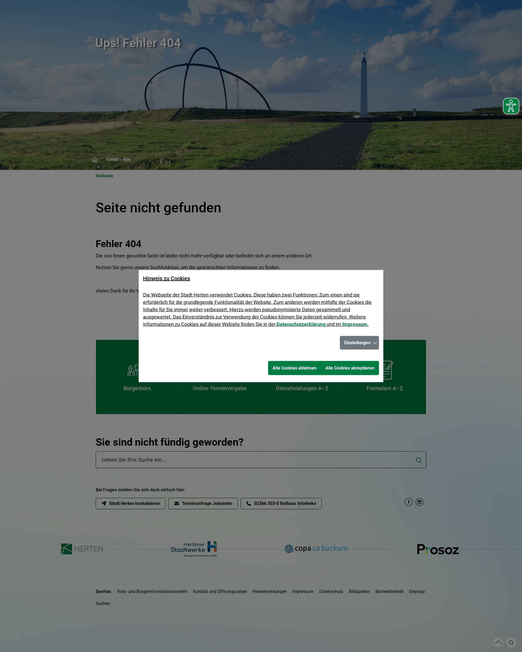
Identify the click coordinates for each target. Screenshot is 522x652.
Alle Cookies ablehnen (294, 368)
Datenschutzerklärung (300, 324)
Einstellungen (357, 342)
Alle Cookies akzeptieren (349, 368)
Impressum (354, 324)
